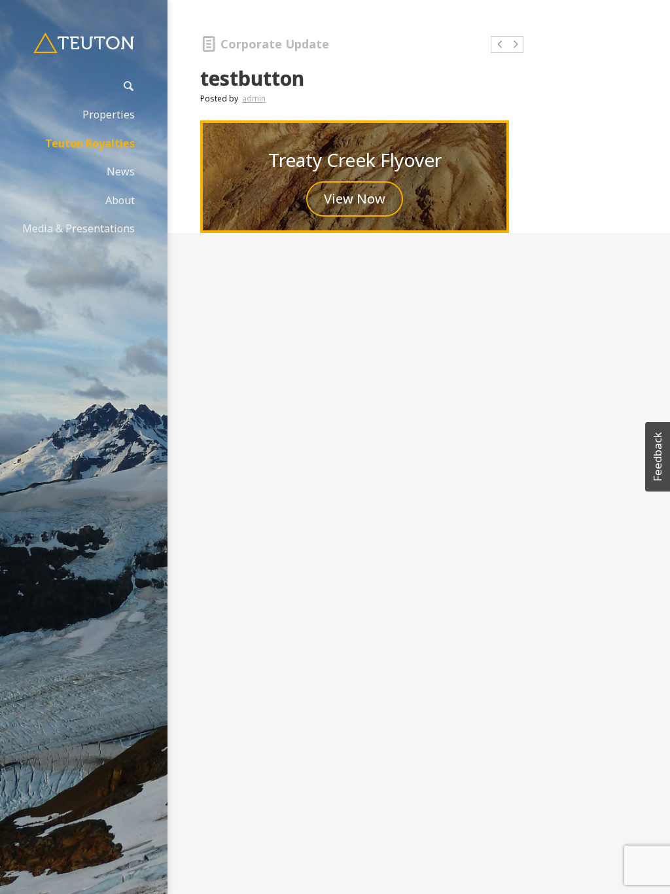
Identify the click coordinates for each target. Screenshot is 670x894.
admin (254, 98)
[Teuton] (84, 43)
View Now (354, 198)
